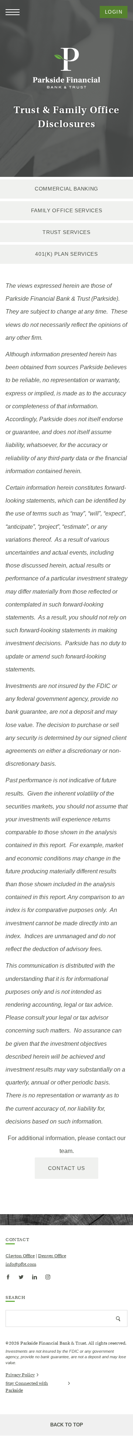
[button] (13, 12)
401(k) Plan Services (66, 254)
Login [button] (113, 12)
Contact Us (66, 1168)
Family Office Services (66, 210)
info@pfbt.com (21, 1264)
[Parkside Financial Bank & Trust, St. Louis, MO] (66, 68)
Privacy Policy (20, 1374)
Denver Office (52, 1255)
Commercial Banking (66, 189)
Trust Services (66, 232)
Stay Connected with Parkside (27, 1387)
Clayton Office (20, 1255)
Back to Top (66, 1425)
